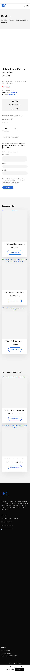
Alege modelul (14, 418)
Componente (13, 92)
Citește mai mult (15, 252)
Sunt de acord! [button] (19, 669)
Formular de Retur (7, 525)
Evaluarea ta (6, 152)
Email (4, 170)
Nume (4, 163)
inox (15, 94)
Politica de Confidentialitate (9, 518)
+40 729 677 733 (6, 654)
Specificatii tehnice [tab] (15, 105)
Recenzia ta (6, 154)
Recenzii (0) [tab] (15, 109)
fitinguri (10, 94)
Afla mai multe (10, 669)
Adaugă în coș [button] (15, 301)
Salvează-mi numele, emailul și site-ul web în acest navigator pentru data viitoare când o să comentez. (13, 180)
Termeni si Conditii (6, 522)
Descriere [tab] (15, 101)
